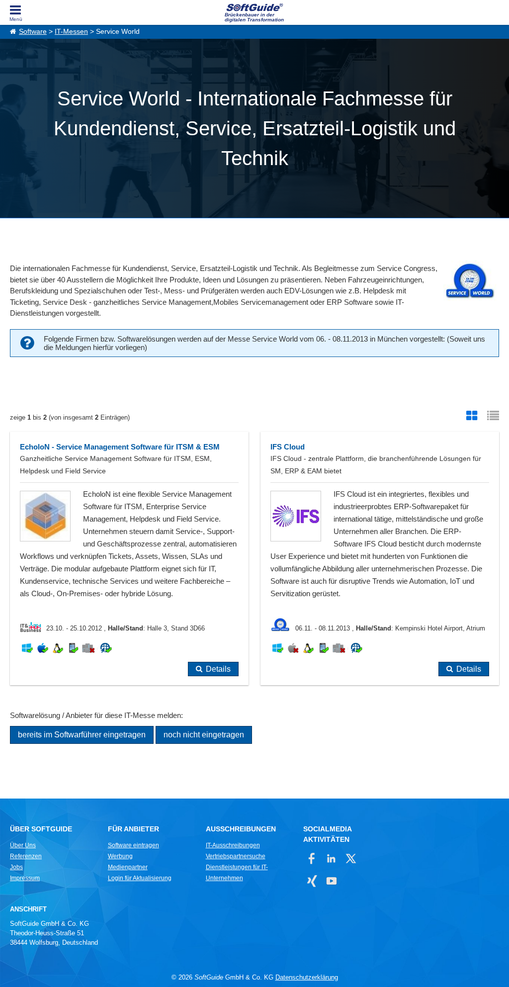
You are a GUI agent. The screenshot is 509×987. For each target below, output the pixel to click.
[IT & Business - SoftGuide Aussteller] (33, 628)
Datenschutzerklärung (306, 977)
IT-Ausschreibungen (233, 845)
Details (218, 669)
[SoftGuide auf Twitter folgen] (350, 858)
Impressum (25, 878)
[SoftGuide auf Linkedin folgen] (331, 858)
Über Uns (23, 845)
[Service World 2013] (468, 282)
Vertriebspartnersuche (235, 856)
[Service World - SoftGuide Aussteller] (282, 628)
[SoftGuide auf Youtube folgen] (331, 881)
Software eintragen (133, 845)
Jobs (16, 867)
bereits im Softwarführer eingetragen (82, 734)
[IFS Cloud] (379, 559)
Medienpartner (128, 867)
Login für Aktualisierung (139, 878)
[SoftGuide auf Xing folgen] (312, 881)
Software (33, 31)
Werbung (120, 856)
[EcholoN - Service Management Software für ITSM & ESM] (129, 559)
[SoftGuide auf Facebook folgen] (312, 858)
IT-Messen (71, 31)
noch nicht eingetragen (204, 734)
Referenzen (26, 856)
